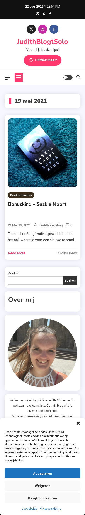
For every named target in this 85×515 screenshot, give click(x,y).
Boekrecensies (21, 195)
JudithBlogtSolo (42, 41)
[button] (78, 423)
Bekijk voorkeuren (42, 498)
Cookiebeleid (30, 508)
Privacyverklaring (50, 508)
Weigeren (42, 486)
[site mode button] (68, 77)
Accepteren (42, 473)
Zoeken (13, 273)
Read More (16, 253)
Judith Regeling (51, 225)
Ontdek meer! (46, 60)
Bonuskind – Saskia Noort (37, 204)
